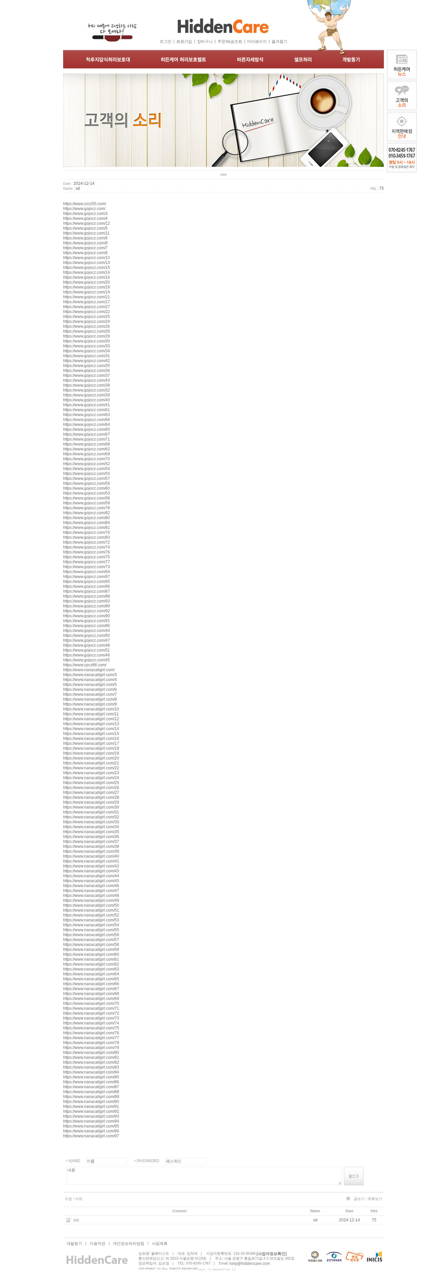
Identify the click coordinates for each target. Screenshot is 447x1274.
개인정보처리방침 (128, 1243)
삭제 (78, 1199)
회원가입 (184, 41)
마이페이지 (257, 41)
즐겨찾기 (279, 41)
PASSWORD (148, 1161)
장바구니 (205, 41)
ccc (76, 1220)
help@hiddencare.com (249, 1263)
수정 (68, 1199)
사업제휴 (160, 1243)
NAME (74, 1161)
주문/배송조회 (230, 41)
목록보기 (375, 1199)
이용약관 (97, 1243)
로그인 (165, 41)
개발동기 (74, 1243)
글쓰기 (359, 1199)
